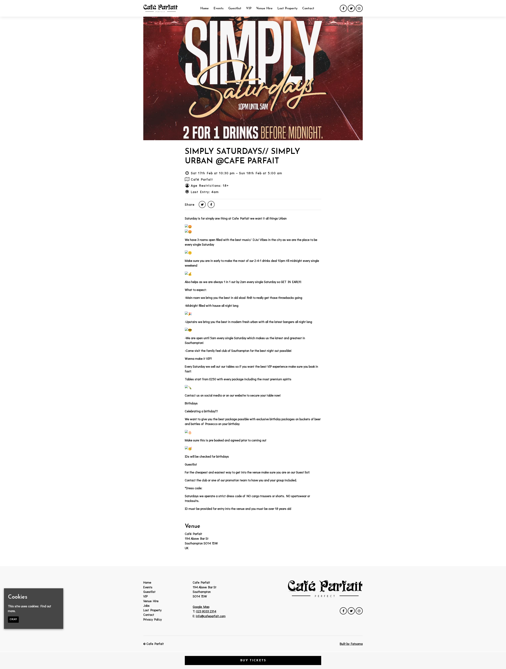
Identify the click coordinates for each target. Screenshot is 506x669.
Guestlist (234, 8)
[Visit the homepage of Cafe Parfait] (160, 8)
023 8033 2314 (206, 611)
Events (218, 8)
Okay (13, 619)
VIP (248, 8)
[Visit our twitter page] (351, 8)
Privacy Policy (152, 619)
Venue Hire (264, 8)
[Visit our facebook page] (343, 8)
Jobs (146, 605)
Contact (308, 8)
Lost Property (287, 8)
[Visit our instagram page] (359, 8)
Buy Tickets (253, 660)
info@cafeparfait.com (211, 616)
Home (204, 8)
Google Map (201, 607)
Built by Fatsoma (351, 644)
